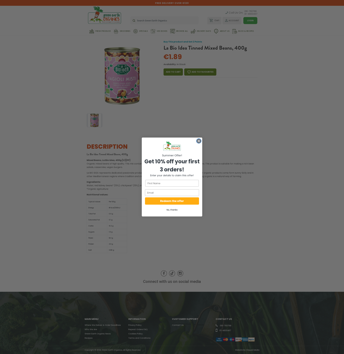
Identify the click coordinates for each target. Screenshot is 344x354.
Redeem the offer (172, 201)
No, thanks (172, 209)
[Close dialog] (198, 141)
